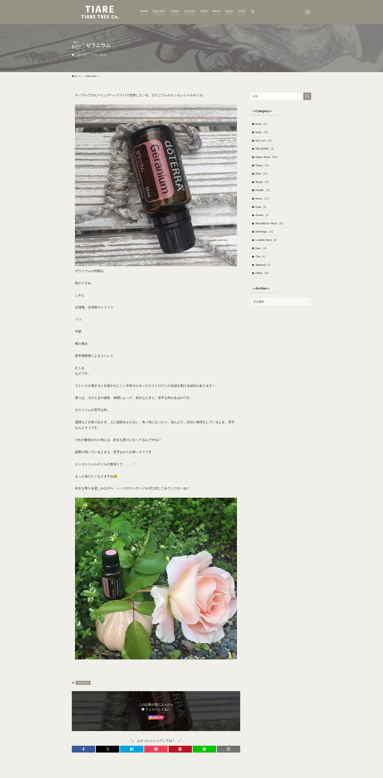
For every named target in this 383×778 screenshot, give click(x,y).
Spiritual (263, 264)
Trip (260, 256)
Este (261, 173)
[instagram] (307, 12)
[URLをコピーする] (228, 749)
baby (262, 132)
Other (262, 273)
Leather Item (266, 239)
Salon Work (82, 55)
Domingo (264, 231)
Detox (262, 165)
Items (262, 198)
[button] (83, 749)
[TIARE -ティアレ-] (100, 12)
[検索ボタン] (252, 12)
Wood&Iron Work (269, 223)
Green (262, 215)
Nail (261, 248)
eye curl (264, 140)
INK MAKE (264, 148)
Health (263, 190)
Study (262, 181)
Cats (261, 206)
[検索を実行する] (307, 96)
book (261, 124)
